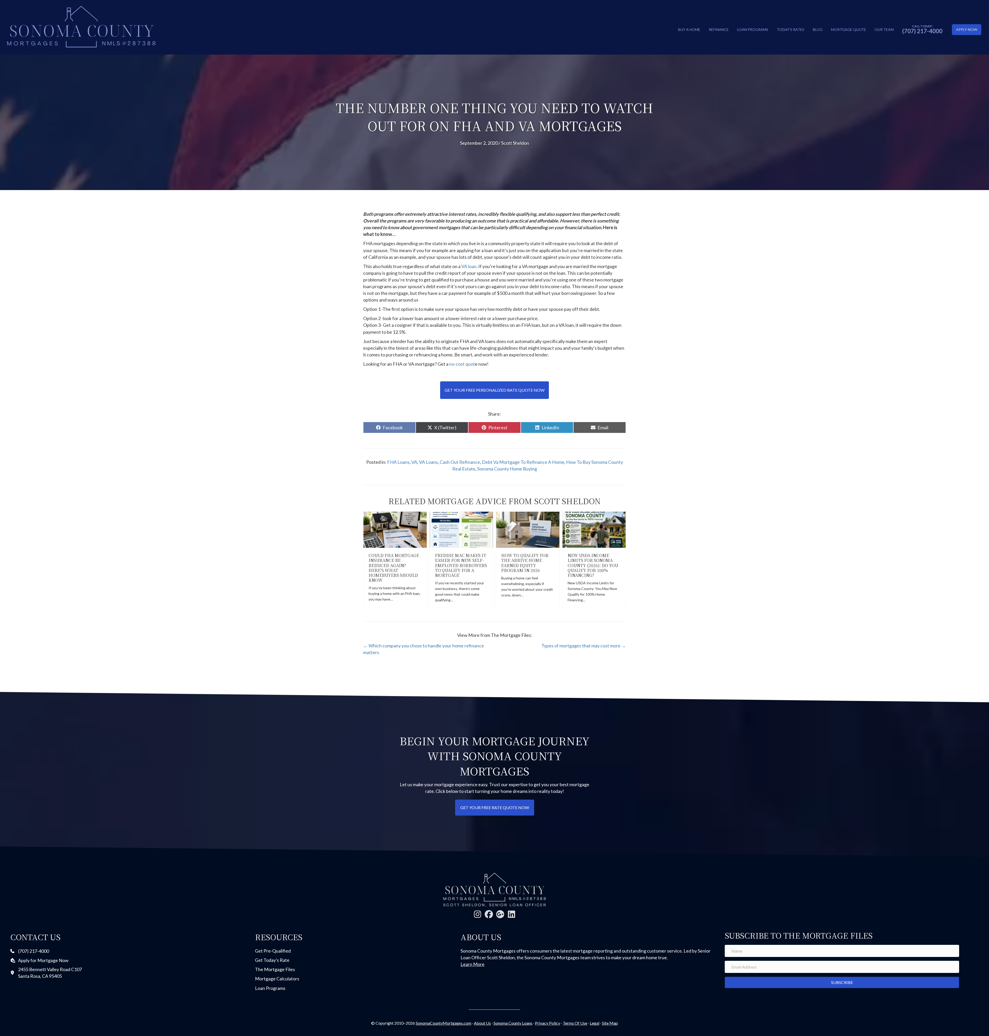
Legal (594, 1023)
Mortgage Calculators (277, 978)
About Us (482, 1023)
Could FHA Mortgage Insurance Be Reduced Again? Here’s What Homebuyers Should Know (394, 567)
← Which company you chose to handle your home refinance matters (423, 649)
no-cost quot (462, 364)
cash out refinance (460, 462)
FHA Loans (398, 462)
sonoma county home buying (507, 469)
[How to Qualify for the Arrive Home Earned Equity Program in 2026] (527, 529)
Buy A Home (689, 29)
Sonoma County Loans (512, 1023)
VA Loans (428, 462)
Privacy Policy (547, 1023)
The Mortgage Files (275, 969)
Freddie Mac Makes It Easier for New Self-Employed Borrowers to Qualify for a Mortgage (461, 565)
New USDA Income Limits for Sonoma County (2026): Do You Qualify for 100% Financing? (593, 565)
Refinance (719, 29)
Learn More (472, 964)
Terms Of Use (575, 1023)
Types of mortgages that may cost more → (583, 645)
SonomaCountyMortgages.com (443, 1023)
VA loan (468, 266)
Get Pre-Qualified (273, 951)
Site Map (610, 1023)
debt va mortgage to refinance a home (523, 462)
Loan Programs (752, 29)
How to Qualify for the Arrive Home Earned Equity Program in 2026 (525, 562)
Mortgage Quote (848, 29)
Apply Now (966, 29)
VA (414, 462)
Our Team (884, 29)
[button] (477, 914)
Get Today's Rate (272, 960)
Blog (818, 29)
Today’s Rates (790, 29)
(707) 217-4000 (922, 31)
